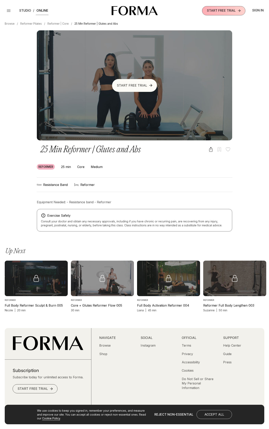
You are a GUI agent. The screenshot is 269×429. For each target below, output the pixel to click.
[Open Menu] (9, 10)
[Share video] (211, 149)
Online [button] (42, 10)
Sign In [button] (258, 10)
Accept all (214, 414)
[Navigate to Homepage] (134, 10)
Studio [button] (25, 10)
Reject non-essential (173, 414)
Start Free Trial (221, 10)
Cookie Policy (51, 418)
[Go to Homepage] (48, 349)
